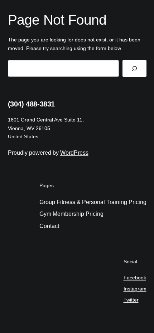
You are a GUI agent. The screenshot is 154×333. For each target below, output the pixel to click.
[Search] (134, 68)
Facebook (135, 277)
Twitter (131, 300)
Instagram (135, 289)
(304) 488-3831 (31, 104)
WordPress (74, 153)
